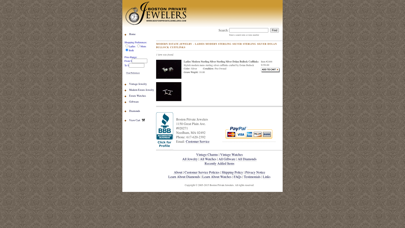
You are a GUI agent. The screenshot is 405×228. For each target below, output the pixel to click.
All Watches (208, 159)
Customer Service (197, 141)
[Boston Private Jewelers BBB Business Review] (164, 147)
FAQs (238, 176)
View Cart (135, 120)
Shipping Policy (232, 172)
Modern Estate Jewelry (141, 90)
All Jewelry (190, 159)
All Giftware (227, 159)
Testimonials (252, 176)
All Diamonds (247, 159)
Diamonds (134, 111)
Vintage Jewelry (138, 84)
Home (132, 34)
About (178, 172)
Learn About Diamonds (184, 176)
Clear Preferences (133, 73)
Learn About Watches (216, 176)
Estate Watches (137, 96)
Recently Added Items (219, 163)
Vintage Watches (231, 154)
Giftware (134, 101)
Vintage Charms (207, 154)
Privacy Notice (255, 172)
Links (266, 176)
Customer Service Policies (202, 172)
